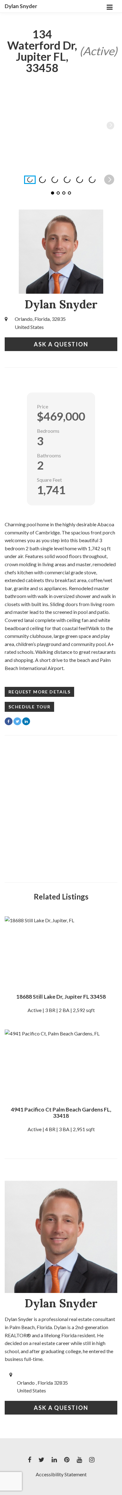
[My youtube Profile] (79, 1460)
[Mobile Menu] (109, 6)
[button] (110, 125)
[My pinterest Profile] (66, 1460)
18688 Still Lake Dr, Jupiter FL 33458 (61, 996)
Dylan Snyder (21, 6)
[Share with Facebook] (9, 721)
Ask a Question (61, 344)
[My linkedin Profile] (54, 1460)
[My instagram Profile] (91, 1460)
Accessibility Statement (61, 1474)
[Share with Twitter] (17, 721)
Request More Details (39, 691)
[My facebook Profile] (29, 1460)
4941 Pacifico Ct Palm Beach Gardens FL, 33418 (61, 1112)
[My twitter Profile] (41, 1460)
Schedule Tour (29, 706)
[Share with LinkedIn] (26, 721)
